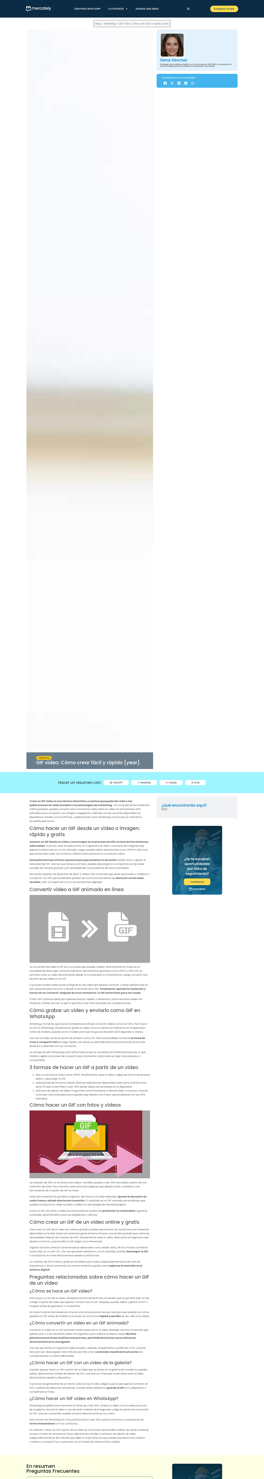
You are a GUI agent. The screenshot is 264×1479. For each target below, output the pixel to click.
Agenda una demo (147, 9)
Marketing (110, 23)
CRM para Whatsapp (87, 9)
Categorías (116, 9)
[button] (188, 9)
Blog (97, 23)
